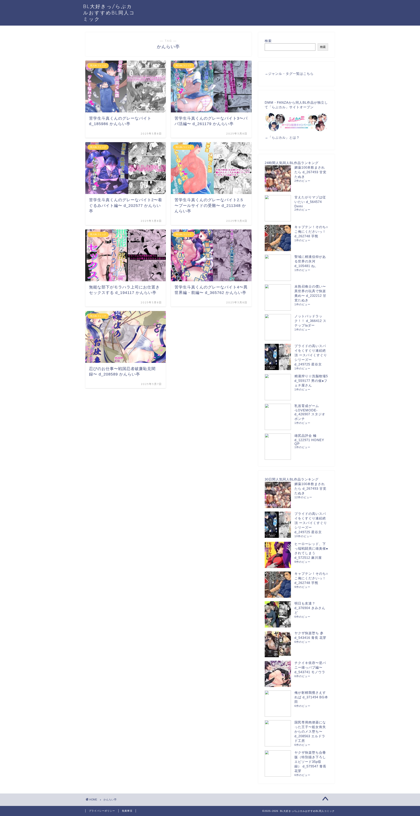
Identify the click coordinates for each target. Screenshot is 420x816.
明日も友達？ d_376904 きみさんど (309, 607)
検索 (268, 41)
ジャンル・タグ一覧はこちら (291, 73)
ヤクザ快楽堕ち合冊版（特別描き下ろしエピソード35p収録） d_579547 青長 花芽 (310, 762)
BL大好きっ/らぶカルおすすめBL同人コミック (109, 12)
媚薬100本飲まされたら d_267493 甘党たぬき (310, 172)
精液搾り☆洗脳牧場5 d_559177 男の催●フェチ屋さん (311, 380)
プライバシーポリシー (102, 810)
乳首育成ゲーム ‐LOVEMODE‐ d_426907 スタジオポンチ (309, 412)
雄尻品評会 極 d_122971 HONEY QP (309, 440)
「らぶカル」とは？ (284, 137)
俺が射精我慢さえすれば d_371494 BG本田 (311, 697)
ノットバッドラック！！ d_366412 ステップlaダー (310, 320)
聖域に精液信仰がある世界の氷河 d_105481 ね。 (310, 261)
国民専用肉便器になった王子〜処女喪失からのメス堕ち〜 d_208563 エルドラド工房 (310, 731)
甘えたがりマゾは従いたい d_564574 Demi (310, 201)
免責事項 (127, 810)
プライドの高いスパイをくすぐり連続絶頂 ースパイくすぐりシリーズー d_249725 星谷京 (310, 355)
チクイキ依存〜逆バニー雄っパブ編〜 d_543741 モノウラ (310, 667)
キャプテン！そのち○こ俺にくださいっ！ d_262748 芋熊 (311, 231)
